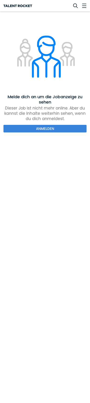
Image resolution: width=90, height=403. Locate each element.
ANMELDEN (45, 128)
